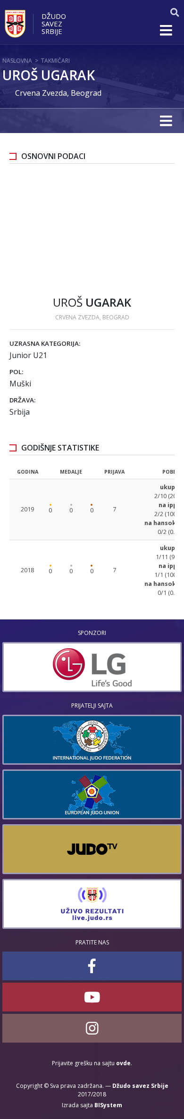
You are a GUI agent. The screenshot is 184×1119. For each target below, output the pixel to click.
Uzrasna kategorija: (44, 343)
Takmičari (55, 61)
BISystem (108, 1105)
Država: (22, 400)
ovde (123, 1063)
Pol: (16, 371)
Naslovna (17, 61)
